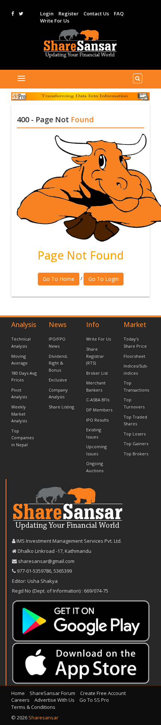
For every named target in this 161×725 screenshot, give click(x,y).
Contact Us (96, 13)
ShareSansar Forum (52, 693)
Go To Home (59, 278)
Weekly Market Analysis (19, 413)
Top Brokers (136, 453)
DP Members (99, 410)
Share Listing (61, 407)
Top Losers (135, 434)
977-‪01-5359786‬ (34, 570)
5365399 (62, 570)
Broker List (97, 373)
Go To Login (103, 278)
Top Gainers (136, 443)
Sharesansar (43, 717)
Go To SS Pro (94, 699)
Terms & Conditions (33, 707)
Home (18, 693)
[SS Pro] (80, 96)
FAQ (119, 13)
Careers (20, 699)
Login (47, 13)
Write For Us (54, 20)
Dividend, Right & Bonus (58, 363)
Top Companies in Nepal (22, 437)
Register (68, 13)
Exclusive (58, 380)
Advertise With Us (54, 699)
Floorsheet (134, 356)
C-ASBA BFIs (97, 399)
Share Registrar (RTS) (95, 356)
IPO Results (97, 420)
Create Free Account (103, 693)
